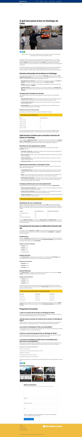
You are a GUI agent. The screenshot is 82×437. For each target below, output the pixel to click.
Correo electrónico (28, 403)
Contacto (21, 425)
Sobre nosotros (52, 1)
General (21, 4)
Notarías (41, 1)
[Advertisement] (41, 12)
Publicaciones (59, 1)
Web (24, 408)
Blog (46, 1)
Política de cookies (23, 428)
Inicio (37, 1)
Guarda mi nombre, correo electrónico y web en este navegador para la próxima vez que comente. (40, 415)
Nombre (25, 398)
